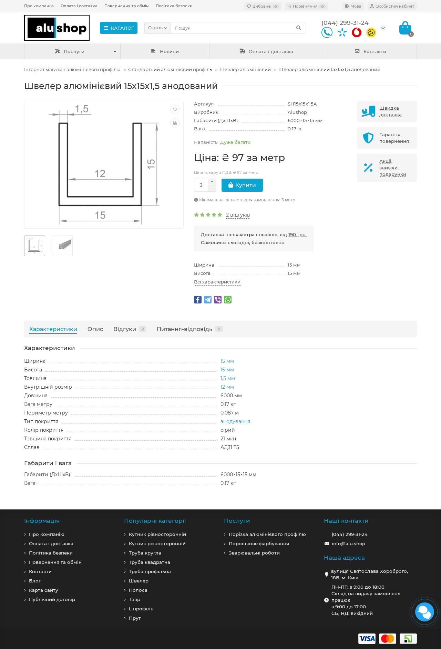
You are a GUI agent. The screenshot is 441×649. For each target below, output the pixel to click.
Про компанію (39, 5)
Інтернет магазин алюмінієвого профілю (72, 69)
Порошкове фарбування (259, 543)
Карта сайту (43, 590)
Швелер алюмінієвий (245, 69)
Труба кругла (145, 553)
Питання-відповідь (188, 329)
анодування (235, 421)
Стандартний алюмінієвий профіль (170, 69)
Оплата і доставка (79, 5)
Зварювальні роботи (254, 553)
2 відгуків (238, 215)
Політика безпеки (174, 5)
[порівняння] (175, 123)
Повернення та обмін (126, 5)
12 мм (227, 387)
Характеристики (53, 329)
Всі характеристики (217, 281)
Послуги (74, 51)
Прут (135, 618)
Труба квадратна (149, 562)
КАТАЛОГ (122, 28)
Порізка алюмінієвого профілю (267, 534)
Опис (95, 329)
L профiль (141, 608)
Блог (35, 580)
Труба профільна (150, 571)
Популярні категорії (155, 520)
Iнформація (42, 520)
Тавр (134, 599)
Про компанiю (46, 534)
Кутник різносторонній (157, 543)
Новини (169, 51)
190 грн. (297, 234)
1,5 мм (227, 378)
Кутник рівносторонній (157, 534)
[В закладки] (175, 109)
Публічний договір (52, 599)
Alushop (297, 112)
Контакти (374, 51)
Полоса (138, 590)
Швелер (138, 580)
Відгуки (128, 329)
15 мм (294, 265)
